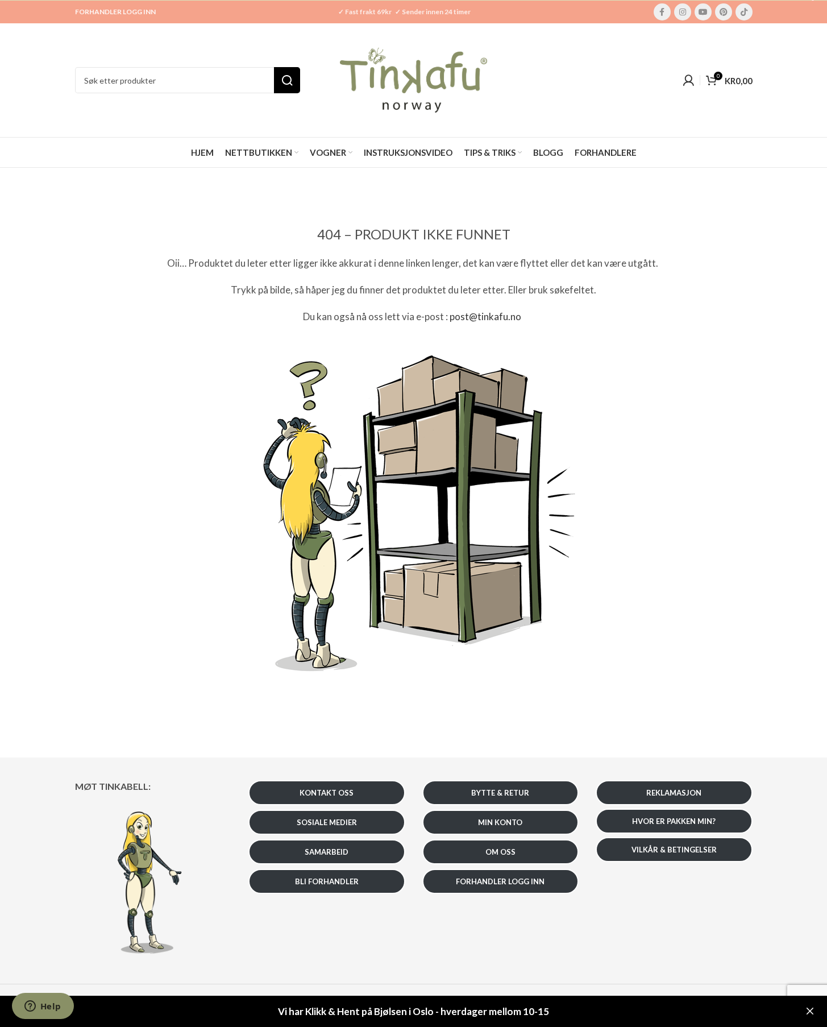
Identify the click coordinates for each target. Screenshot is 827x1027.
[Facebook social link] (662, 11)
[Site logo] (414, 79)
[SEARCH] (287, 80)
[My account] (688, 80)
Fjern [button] (810, 1011)
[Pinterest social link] (723, 11)
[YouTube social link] (703, 11)
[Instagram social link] (682, 11)
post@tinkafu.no (485, 316)
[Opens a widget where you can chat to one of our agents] (42, 1007)
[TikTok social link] (744, 11)
